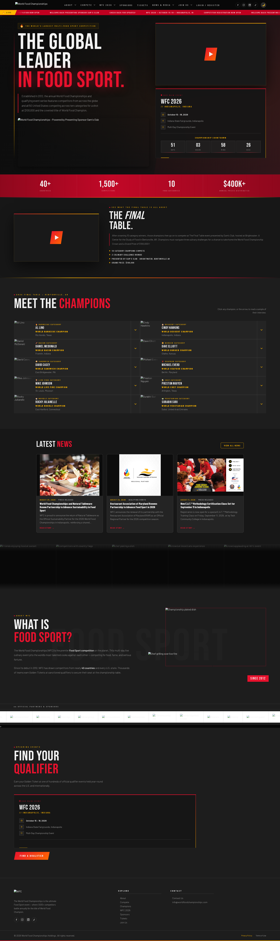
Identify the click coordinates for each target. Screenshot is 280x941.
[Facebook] (237, 5)
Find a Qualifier (32, 855)
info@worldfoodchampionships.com (189, 902)
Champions (125, 906)
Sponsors (126, 5)
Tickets (142, 5)
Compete (86, 5)
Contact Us (177, 898)
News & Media (161, 5)
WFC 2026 (105, 5)
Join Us (183, 5)
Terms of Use (261, 936)
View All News (232, 445)
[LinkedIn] (249, 5)
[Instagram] (243, 5)
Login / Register (208, 5)
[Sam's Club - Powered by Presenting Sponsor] (83, 142)
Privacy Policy (246, 936)
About (68, 5)
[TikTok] (255, 5)
